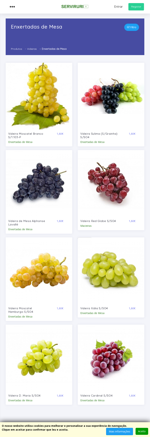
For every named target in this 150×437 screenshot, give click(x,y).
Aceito (142, 431)
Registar (136, 6)
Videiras (32, 49)
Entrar (118, 6)
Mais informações (119, 431)
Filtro (133, 27)
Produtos (16, 49)
